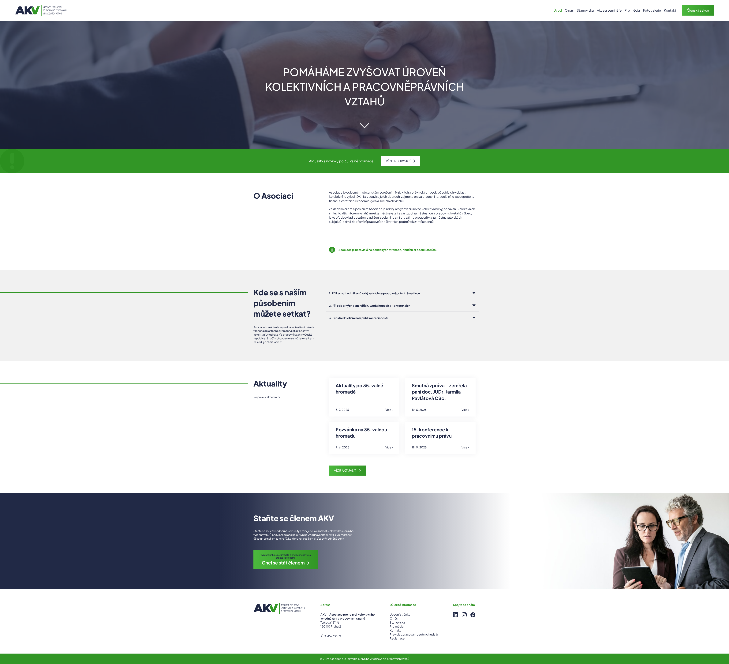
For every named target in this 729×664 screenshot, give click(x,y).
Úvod (558, 10)
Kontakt (670, 10)
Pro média (632, 10)
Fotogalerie (652, 10)
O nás (569, 10)
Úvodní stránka (400, 614)
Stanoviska (585, 10)
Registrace (397, 638)
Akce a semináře (609, 10)
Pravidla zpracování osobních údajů (414, 634)
